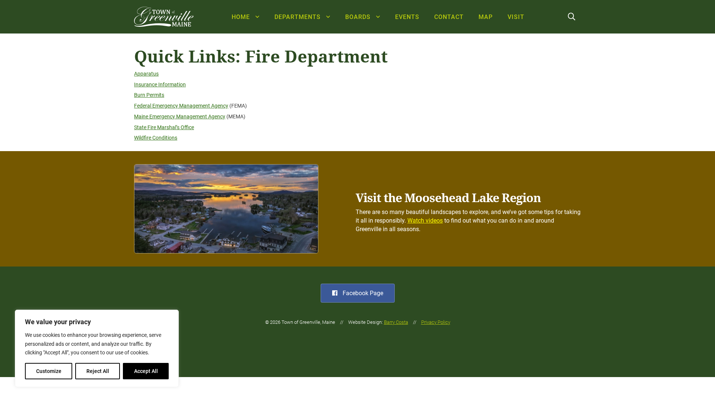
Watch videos (425, 220)
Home (241, 16)
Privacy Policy (435, 322)
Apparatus (146, 74)
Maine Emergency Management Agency (179, 117)
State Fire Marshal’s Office (164, 127)
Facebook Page (362, 293)
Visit (516, 16)
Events (407, 16)
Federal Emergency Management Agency (181, 106)
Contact (449, 16)
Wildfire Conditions (155, 138)
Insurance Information (160, 85)
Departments (297, 16)
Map (486, 16)
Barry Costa (396, 322)
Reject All (97, 371)
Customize (48, 371)
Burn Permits (149, 95)
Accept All (146, 371)
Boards (358, 16)
